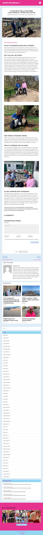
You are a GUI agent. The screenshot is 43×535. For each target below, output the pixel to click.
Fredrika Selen (15, 14)
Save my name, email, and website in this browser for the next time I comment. (21, 239)
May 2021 (5, 432)
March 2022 (5, 404)
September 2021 (6, 421)
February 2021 (6, 440)
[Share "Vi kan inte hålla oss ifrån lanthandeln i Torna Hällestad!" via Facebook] (20, 252)
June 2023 (5, 362)
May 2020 (5, 465)
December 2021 (6, 412)
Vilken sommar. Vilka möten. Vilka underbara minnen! (30, 299)
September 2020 (6, 454)
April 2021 (5, 435)
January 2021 (5, 443)
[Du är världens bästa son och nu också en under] (21, 516)
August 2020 (5, 457)
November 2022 (6, 382)
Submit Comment (34, 242)
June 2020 (5, 462)
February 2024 (6, 340)
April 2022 (5, 401)
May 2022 (5, 399)
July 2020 (5, 460)
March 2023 (5, 371)
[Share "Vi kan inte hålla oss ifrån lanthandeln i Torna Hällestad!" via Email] (24, 252)
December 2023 (6, 346)
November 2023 (6, 349)
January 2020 (5, 476)
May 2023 (5, 365)
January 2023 (5, 376)
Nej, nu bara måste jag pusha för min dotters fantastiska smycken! (17, 484)
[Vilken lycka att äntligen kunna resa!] (12, 311)
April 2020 (5, 468)
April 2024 (5, 335)
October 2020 (5, 451)
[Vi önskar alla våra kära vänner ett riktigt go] (8, 516)
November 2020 (6, 449)
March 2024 (5, 337)
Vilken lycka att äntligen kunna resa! (10, 319)
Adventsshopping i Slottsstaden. (28, 319)
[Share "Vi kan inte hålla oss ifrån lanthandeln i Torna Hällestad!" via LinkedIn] (22, 252)
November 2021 (6, 415)
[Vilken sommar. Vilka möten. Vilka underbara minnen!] (31, 291)
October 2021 (5, 418)
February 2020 (6, 474)
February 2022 (6, 407)
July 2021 (5, 426)
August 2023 (5, 357)
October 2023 (5, 351)
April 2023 (5, 368)
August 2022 (5, 390)
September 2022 (6, 387)
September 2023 (6, 354)
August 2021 (5, 424)
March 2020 (5, 471)
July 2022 (5, 393)
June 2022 (5, 396)
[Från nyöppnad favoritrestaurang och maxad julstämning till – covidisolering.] (12, 291)
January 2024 (5, 343)
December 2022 (6, 379)
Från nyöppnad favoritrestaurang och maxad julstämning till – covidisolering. (11, 300)
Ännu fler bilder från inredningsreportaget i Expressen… (15, 491)
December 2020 (6, 446)
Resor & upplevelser (29, 14)
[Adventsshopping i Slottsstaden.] (31, 311)
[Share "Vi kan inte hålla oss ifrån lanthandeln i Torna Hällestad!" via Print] (26, 252)
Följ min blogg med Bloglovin (10, 42)
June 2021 (5, 429)
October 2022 (5, 385)
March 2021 (5, 437)
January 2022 (5, 410)
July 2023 (5, 360)
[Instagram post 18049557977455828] (34, 516)
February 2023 (6, 374)
